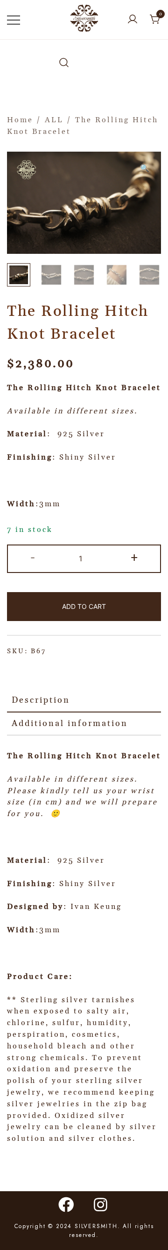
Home (20, 120)
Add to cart (84, 606)
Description (41, 700)
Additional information (70, 723)
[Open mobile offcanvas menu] (13, 20)
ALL (54, 120)
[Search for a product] (64, 63)
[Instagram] (101, 1204)
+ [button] (135, 558)
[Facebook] (66, 1204)
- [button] (33, 558)
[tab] (84, 700)
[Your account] (132, 20)
